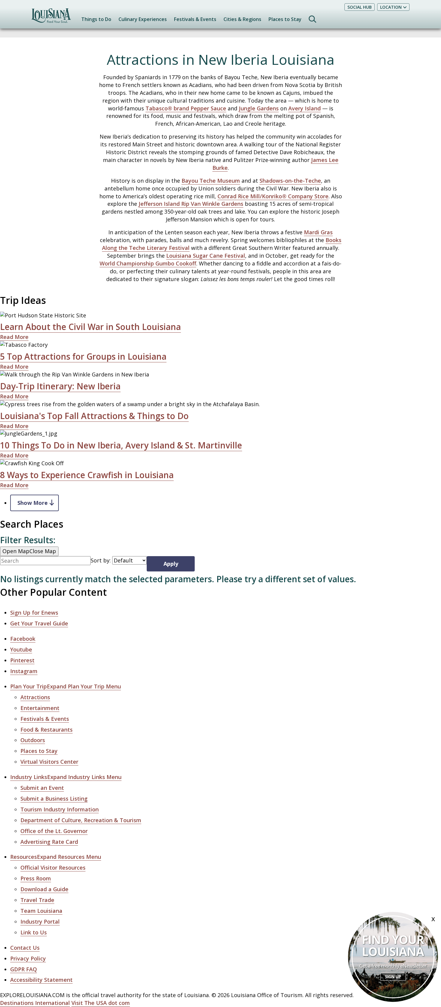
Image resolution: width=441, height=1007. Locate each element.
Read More (14, 336)
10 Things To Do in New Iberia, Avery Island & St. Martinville (121, 445)
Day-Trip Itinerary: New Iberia (60, 386)
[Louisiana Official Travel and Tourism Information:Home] (51, 18)
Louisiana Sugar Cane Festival (205, 255)
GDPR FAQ (23, 969)
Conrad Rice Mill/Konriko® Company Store (273, 196)
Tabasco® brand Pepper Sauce (186, 108)
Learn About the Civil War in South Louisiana (90, 326)
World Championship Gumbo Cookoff (148, 263)
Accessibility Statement (41, 979)
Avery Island (304, 108)
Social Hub (359, 7)
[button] (65, 686)
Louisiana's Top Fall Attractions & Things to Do (94, 415)
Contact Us (25, 947)
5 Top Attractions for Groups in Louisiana (83, 356)
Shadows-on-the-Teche (290, 180)
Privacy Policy (28, 958)
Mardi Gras (318, 232)
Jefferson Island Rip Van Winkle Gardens (191, 203)
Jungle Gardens (259, 108)
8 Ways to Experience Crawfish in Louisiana (87, 475)
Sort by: (101, 560)
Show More (32, 502)
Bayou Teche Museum (211, 180)
